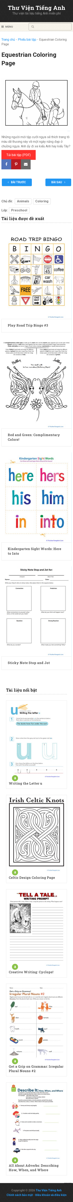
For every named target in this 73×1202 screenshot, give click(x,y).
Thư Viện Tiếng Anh (36, 7)
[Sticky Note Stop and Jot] (36, 611)
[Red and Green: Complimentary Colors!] (36, 383)
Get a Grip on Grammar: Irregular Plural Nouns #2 (36, 1068)
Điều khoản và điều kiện (51, 1195)
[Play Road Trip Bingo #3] (36, 274)
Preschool (19, 210)
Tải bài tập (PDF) (18, 155)
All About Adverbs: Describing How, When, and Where (34, 1167)
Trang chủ (8, 39)
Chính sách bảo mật (19, 1195)
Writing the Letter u (25, 783)
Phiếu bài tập (27, 39)
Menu (9, 26)
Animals (23, 201)
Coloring (41, 201)
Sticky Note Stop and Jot (29, 663)
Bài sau (57, 182)
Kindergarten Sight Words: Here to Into (34, 551)
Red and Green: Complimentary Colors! (34, 437)
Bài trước (18, 182)
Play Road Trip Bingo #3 (28, 325)
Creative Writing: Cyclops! (31, 972)
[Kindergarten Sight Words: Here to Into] (36, 497)
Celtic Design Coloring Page (32, 877)
